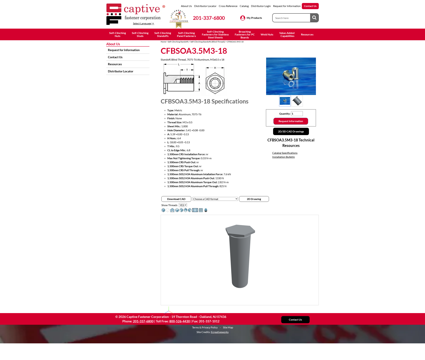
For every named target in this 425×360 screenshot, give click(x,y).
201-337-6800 (209, 18)
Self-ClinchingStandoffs (162, 34)
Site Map (228, 327)
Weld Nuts (267, 34)
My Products (254, 17)
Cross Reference (228, 5)
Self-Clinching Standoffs (178, 41)
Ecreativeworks (220, 332)
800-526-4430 (179, 321)
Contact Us (310, 5)
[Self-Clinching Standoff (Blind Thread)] (291, 76)
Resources (307, 34)
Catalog (244, 5)
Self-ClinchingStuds (140, 34)
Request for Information (287, 5)
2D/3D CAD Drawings (291, 131)
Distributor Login (261, 5)
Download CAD (176, 198)
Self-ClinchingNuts (117, 34)
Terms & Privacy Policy (205, 327)
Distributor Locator (205, 5)
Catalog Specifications (285, 152)
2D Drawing (254, 198)
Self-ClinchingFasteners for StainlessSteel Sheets (215, 34)
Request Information (291, 121)
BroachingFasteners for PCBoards (245, 34)
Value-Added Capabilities (287, 34)
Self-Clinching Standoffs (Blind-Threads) (207, 41)
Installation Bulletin (283, 156)
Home (163, 41)
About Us (186, 5)
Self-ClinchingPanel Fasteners (186, 34)
